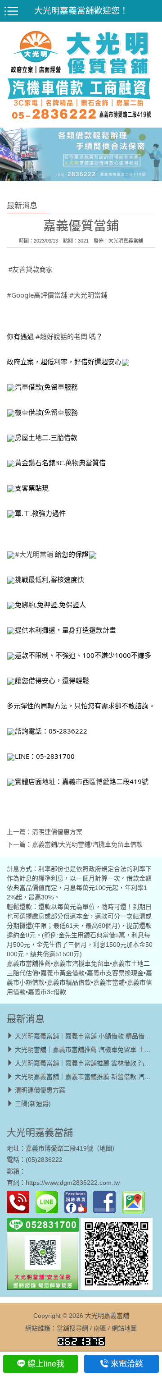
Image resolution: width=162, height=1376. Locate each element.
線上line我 (45, 1363)
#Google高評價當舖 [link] (37, 294)
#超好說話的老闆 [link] (61, 336)
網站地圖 (124, 1328)
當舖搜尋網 (72, 1328)
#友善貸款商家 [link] (31, 269)
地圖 (105, 1148)
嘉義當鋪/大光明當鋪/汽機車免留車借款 (87, 844)
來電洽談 (127, 1363)
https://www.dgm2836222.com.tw (73, 1182)
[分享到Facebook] (106, 1201)
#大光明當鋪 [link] (88, 294)
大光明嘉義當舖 (125, 240)
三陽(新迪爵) (33, 1103)
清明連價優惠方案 (57, 831)
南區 (100, 1328)
